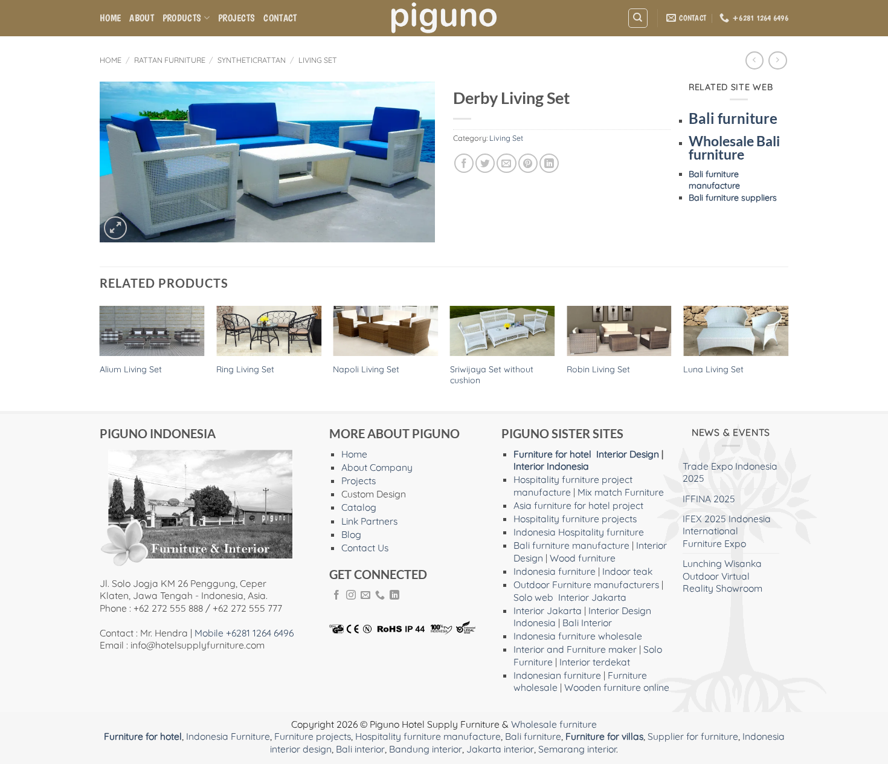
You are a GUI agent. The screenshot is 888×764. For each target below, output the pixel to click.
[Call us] (380, 596)
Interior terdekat (594, 662)
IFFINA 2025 (709, 499)
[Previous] (100, 357)
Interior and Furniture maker (575, 649)
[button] (115, 227)
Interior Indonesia (551, 466)
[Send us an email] (365, 596)
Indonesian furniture (557, 675)
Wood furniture (583, 558)
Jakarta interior (500, 749)
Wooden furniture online (616, 687)
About (141, 18)
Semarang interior (577, 749)
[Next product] (754, 60)
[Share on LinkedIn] (549, 163)
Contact (280, 18)
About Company (377, 467)
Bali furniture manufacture (714, 179)
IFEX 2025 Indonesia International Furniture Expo (727, 531)
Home (110, 18)
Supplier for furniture (693, 736)
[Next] (788, 357)
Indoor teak (627, 571)
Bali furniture (733, 118)
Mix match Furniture (621, 492)
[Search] (637, 17)
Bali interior (360, 749)
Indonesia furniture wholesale (577, 636)
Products (182, 18)
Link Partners (369, 521)
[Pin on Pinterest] (528, 163)
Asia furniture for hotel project (578, 505)
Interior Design (627, 454)
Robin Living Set (598, 369)
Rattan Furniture (169, 60)
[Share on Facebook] (464, 163)
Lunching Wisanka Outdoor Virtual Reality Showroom (722, 575)
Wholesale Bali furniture (734, 148)
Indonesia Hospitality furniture (578, 532)
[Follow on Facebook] (336, 596)
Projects (237, 18)
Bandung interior (425, 749)
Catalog (358, 507)
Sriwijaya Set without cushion (491, 375)
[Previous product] (777, 60)
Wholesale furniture (554, 724)
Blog (351, 534)
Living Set (317, 60)
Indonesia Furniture (228, 736)
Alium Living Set (131, 369)
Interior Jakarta (592, 597)
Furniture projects (312, 736)
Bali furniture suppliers (733, 197)
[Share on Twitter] (485, 163)
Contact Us (364, 548)
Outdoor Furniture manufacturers (586, 584)
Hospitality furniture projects (575, 519)
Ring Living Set (245, 369)
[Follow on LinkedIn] (394, 596)
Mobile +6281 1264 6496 (244, 633)
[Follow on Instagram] (351, 596)
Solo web (533, 597)
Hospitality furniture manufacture (428, 736)
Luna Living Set (713, 369)
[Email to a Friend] (506, 163)
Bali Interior (587, 623)
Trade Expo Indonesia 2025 (730, 472)
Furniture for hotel (552, 454)
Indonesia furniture (554, 571)
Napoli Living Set (366, 369)
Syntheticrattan (251, 60)
